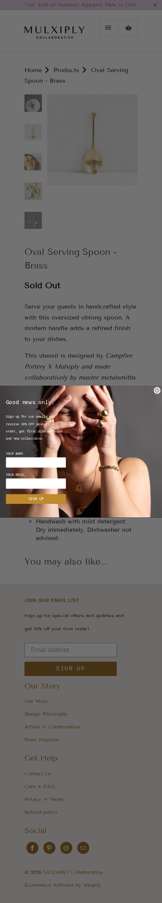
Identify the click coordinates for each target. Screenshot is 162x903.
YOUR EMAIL (15, 475)
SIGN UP (35, 499)
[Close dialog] (157, 390)
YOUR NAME (14, 454)
